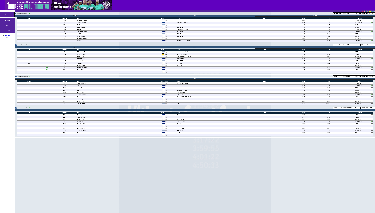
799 (65, 27)
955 (65, 34)
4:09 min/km (358, 92)
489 (65, 29)
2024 (64, 115)
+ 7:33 (328, 31)
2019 (64, 130)
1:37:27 (303, 65)
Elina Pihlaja (80, 135)
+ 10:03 (328, 128)
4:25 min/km (358, 61)
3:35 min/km (358, 85)
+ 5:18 (328, 27)
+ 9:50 (328, 103)
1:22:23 (303, 34)
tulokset (7, 20)
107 (65, 72)
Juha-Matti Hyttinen (82, 103)
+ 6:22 (328, 94)
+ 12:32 (328, 132)
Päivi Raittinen (81, 65)
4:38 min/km (358, 65)
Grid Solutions (181, 92)
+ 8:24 (328, 36)
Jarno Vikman (81, 27)
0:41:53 (303, 94)
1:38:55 (303, 67)
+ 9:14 (328, 40)
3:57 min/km (358, 36)
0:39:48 (303, 90)
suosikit (7, 31)
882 (65, 61)
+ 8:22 (328, 99)
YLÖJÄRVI (180, 65)
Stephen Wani (81, 40)
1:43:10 (303, 72)
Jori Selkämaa (81, 88)
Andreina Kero (81, 54)
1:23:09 (303, 38)
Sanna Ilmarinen (81, 130)
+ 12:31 (328, 130)
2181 (64, 103)
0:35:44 (303, 85)
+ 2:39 (328, 117)
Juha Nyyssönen (81, 83)
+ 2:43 (328, 54)
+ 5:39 (328, 124)
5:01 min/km (358, 128)
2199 (64, 88)
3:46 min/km (358, 22)
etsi (7, 25)
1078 (64, 58)
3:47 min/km (358, 25)
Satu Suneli (80, 121)
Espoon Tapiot (181, 121)
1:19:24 (303, 22)
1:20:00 (303, 27)
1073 (64, 25)
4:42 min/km (358, 67)
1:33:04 (303, 61)
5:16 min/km (358, 135)
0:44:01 (303, 101)
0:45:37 (303, 124)
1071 (64, 70)
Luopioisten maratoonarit (183, 72)
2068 (64, 92)
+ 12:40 (328, 135)
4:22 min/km (358, 119)
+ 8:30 (328, 101)
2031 (64, 132)
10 (29, 40)
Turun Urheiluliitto (182, 54)
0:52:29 (303, 130)
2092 (64, 126)
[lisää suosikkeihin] (372, 20)
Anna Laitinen (81, 61)
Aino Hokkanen (81, 72)
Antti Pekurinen (81, 36)
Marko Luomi (80, 25)
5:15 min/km (358, 130)
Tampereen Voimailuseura (184, 40)
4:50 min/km (358, 70)
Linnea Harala (81, 58)
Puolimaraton (315, 15)
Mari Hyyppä (80, 56)
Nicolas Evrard (81, 97)
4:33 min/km (358, 103)
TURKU (179, 34)
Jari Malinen (80, 90)
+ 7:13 (328, 29)
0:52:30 (303, 132)
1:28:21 (303, 56)
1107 (64, 38)
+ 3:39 (328, 119)
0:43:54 (303, 99)
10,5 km (75, 15)
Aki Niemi (79, 85)
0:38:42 (303, 88)
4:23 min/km (358, 121)
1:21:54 (303, 29)
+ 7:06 (328, 126)
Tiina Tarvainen (81, 117)
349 (65, 63)
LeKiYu (179, 25)
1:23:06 (303, 36)
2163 (64, 135)
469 (65, 67)
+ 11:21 (328, 63)
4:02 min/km (358, 54)
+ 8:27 (328, 38)
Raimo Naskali (81, 92)
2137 (64, 119)
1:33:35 (303, 63)
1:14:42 (303, 20)
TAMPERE (180, 27)
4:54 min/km (358, 72)
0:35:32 (303, 83)
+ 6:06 (328, 56)
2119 (64, 97)
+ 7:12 (328, 97)
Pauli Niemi (80, 29)
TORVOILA (180, 31)
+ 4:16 (328, 90)
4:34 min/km (358, 124)
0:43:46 (303, 121)
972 (65, 54)
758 (65, 22)
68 (64, 52)
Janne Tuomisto (81, 22)
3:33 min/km (358, 20)
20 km (194, 15)
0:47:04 (303, 126)
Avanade (179, 63)
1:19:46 (303, 25)
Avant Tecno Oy (181, 128)
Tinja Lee (79, 63)
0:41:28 (303, 92)
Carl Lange (80, 99)
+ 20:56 (328, 72)
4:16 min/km (358, 117)
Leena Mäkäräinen (82, 67)
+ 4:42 (328, 22)
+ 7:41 (328, 34)
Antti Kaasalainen (82, 38)
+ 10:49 (328, 61)
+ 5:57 (328, 92)
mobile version (7, 35)
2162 (64, 128)
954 (65, 56)
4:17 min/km (358, 97)
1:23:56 (303, 40)
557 (65, 36)
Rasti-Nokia (180, 94)
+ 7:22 (328, 58)
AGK (178, 103)
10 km (194, 78)
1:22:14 (303, 31)
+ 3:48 (328, 121)
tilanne (7, 15)
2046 (64, 99)
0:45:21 (303, 103)
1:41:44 (303, 70)
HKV (178, 117)
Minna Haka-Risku (82, 52)
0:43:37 (303, 119)
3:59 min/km (358, 40)
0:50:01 (303, 128)
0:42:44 (303, 97)
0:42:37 (303, 117)
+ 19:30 (328, 70)
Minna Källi (80, 70)
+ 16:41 (328, 67)
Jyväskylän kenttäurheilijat (184, 56)
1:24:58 (303, 54)
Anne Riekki (80, 126)
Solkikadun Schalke (182, 29)
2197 (64, 101)
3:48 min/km (358, 27)
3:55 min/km (358, 34)
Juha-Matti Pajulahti (82, 31)
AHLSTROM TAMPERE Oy (184, 97)
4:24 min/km (358, 99)
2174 (64, 94)
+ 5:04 (328, 25)
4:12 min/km (358, 56)
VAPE (178, 132)
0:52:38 (303, 135)
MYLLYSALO (180, 135)
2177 (64, 83)
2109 (64, 117)
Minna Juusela (81, 115)
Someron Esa (180, 58)
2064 (64, 90)
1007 (64, 65)
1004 (64, 40)
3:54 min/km (358, 31)
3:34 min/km (358, 83)
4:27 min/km (358, 63)
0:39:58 (303, 115)
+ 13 (328, 85)
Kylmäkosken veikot (182, 83)
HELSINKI (180, 130)
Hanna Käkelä (81, 128)
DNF (29, 63)
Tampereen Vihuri (182, 90)
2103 (64, 121)
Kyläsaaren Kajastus (182, 22)
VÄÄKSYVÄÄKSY (182, 119)
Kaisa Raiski (80, 119)
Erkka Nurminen (81, 101)
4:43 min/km (358, 126)
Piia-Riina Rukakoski (82, 124)
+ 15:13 (328, 65)
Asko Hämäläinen (82, 94)
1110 (64, 20)
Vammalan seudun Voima (184, 52)
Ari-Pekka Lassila (82, 20)
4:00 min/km (358, 115)
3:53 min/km (358, 29)
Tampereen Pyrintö (182, 115)
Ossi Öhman (80, 34)
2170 (64, 85)
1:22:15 (303, 52)
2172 (64, 124)
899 (65, 31)
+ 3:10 (328, 88)
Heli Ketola (80, 132)
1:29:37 (303, 58)
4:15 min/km (358, 58)
